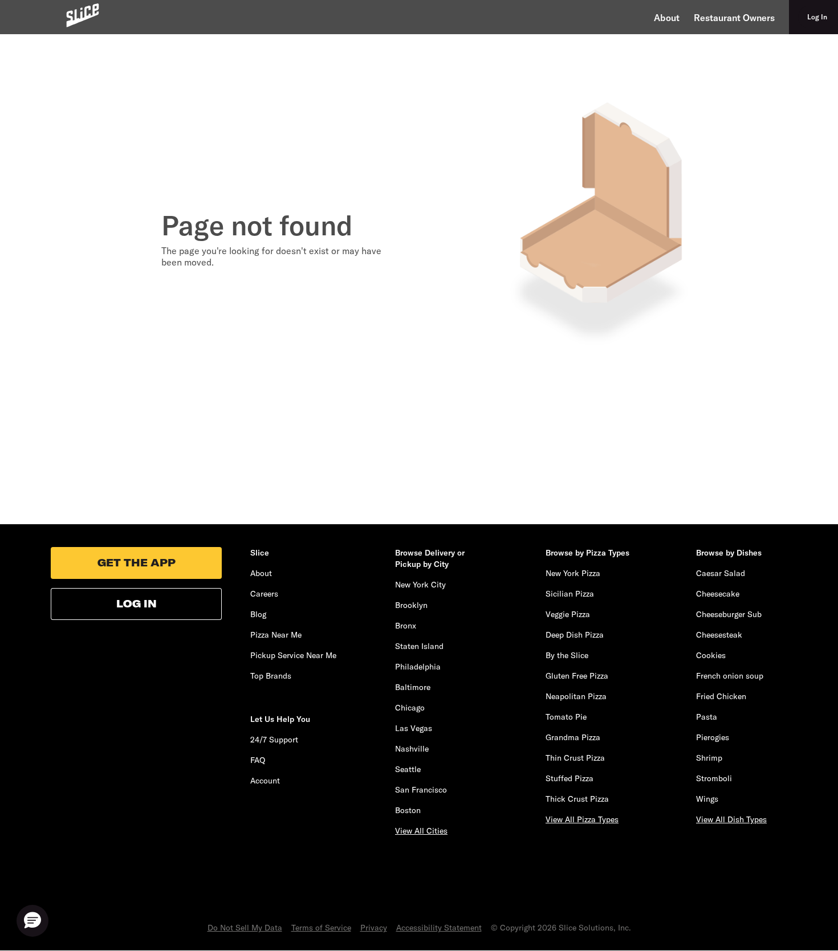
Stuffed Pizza (569, 778)
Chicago (410, 708)
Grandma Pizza (573, 737)
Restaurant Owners (734, 17)
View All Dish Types (731, 819)
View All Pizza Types (582, 819)
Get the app (136, 562)
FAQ (257, 760)
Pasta (706, 717)
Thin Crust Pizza (575, 758)
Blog (258, 614)
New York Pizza (573, 573)
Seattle (408, 769)
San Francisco (421, 790)
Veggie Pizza (568, 614)
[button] (32, 921)
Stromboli (714, 778)
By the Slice (567, 655)
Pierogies (712, 737)
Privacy (373, 928)
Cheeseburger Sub (729, 614)
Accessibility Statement (439, 928)
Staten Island (419, 646)
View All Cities (421, 831)
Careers (264, 594)
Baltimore (412, 687)
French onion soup (729, 676)
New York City (420, 584)
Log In (136, 603)
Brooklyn (411, 605)
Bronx (405, 626)
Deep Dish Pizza (575, 635)
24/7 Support (274, 739)
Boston (408, 810)
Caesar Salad (720, 573)
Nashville (412, 749)
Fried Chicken (721, 696)
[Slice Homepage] (83, 15)
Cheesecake (717, 594)
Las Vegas (413, 728)
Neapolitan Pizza (576, 696)
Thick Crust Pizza (577, 799)
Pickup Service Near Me (293, 655)
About (667, 17)
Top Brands (270, 676)
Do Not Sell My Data (245, 928)
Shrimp (709, 758)
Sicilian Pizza (570, 594)
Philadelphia (418, 667)
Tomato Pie (566, 717)
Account (265, 781)
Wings (707, 799)
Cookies (711, 655)
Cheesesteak (719, 635)
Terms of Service (321, 928)
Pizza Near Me (276, 635)
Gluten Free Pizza (577, 676)
